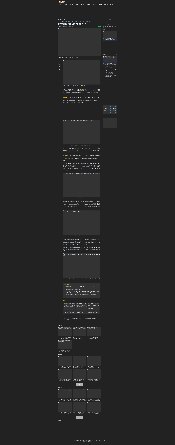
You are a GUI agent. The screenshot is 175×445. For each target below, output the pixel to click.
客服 (76, 440)
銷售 (66, 21)
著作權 (86, 440)
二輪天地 (94, 4)
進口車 (63, 21)
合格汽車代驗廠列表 (107, 120)
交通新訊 (83, 4)
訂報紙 (96, 440)
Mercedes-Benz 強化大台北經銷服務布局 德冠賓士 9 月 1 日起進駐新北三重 (65, 338)
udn (59, 19)
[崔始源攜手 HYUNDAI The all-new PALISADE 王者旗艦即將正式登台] (94, 407)
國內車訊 (60, 4)
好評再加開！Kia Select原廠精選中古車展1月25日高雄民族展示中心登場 (81, 312)
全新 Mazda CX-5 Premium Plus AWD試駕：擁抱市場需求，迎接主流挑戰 (79, 338)
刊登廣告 (71, 440)
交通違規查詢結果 (107, 122)
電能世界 (77, 4)
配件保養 (106, 4)
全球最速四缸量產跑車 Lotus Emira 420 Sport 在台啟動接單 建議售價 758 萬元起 (82, 287)
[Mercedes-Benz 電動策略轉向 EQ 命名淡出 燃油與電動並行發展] (65, 374)
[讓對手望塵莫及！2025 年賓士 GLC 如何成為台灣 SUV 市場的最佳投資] (94, 361)
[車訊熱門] (116, 54)
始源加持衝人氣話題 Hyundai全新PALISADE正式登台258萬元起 (79, 292)
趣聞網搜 (89, 4)
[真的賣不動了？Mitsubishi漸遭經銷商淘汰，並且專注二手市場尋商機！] (65, 361)
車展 (59, 21)
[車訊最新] (116, 30)
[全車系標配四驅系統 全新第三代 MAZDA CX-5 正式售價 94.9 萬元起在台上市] (65, 407)
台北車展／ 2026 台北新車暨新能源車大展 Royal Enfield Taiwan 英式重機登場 (93, 312)
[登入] (114, 2)
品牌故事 (100, 4)
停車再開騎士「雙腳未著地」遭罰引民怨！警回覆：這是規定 (94, 380)
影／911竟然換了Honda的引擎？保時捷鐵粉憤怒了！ (78, 367)
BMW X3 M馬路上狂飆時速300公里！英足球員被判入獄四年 (94, 338)
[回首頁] (64, 2)
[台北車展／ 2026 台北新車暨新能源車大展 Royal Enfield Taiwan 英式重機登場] (93, 306)
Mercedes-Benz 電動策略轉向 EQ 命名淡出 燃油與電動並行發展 (65, 380)
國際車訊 (71, 4)
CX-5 (83, 21)
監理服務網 (106, 126)
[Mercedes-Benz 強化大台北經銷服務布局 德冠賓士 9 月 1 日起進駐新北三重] (65, 331)
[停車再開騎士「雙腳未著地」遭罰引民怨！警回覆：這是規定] (94, 374)
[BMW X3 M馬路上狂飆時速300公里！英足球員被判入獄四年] (94, 331)
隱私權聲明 (89, 440)
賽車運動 (111, 4)
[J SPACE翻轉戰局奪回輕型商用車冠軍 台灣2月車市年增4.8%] (79, 374)
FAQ (74, 440)
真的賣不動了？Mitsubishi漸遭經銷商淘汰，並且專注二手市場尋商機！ (65, 367)
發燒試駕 (66, 4)
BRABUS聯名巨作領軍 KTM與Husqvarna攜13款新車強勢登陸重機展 (70, 312)
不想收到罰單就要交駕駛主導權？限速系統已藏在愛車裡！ (64, 351)
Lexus (87, 21)
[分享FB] (59, 61)
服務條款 (83, 440)
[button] (116, 2)
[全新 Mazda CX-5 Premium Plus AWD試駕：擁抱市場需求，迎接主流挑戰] (79, 331)
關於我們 (100, 440)
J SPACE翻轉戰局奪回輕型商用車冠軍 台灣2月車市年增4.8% (79, 380)
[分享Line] (59, 64)
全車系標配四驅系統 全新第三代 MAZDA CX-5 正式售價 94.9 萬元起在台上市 (65, 413)
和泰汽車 (79, 21)
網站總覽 (103, 440)
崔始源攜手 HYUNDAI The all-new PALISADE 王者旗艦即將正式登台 (94, 413)
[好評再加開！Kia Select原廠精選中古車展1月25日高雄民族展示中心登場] (81, 306)
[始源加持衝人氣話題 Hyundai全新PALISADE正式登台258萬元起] (94, 393)
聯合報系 (93, 440)
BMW (90, 21)
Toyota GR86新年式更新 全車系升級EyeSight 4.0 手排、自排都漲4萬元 (81, 294)
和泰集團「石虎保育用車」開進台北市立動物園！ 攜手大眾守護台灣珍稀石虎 (82, 291)
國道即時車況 (106, 118)
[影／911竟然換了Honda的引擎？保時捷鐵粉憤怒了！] (79, 361)
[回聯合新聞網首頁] (60, 2)
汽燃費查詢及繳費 (107, 124)
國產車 (76, 21)
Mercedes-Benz (71, 21)
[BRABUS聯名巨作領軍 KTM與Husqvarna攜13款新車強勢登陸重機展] (69, 306)
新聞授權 (79, 440)
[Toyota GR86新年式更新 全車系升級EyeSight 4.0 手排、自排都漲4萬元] (65, 393)
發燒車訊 (61, 19)
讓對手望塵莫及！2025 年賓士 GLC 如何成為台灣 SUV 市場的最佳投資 (94, 367)
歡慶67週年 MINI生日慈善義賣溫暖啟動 (74, 289)
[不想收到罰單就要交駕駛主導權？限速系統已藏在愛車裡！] (65, 344)
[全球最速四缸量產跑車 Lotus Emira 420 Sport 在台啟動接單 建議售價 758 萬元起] (79, 407)
